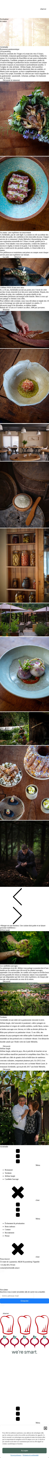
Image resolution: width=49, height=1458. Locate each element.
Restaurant (9, 1170)
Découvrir (6, 981)
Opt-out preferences (15, 1455)
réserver (43, 9)
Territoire (8, 1173)
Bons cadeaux (10, 1227)
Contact (7, 1230)
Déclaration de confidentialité (31, 1455)
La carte (6, 257)
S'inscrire (24, 1301)
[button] (45, 1428)
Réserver (18, 257)
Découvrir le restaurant (11, 80)
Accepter (24, 1451)
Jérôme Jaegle (10, 1176)
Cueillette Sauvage (12, 1179)
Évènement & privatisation (14, 1223)
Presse (7, 1236)
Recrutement (9, 1233)
